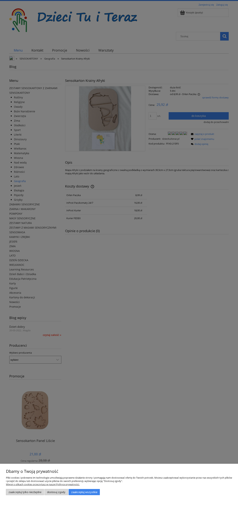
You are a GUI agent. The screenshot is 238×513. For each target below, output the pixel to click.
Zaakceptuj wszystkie (84, 492)
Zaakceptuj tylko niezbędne (25, 492)
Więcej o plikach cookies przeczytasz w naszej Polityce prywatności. (43, 484)
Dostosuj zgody (56, 492)
